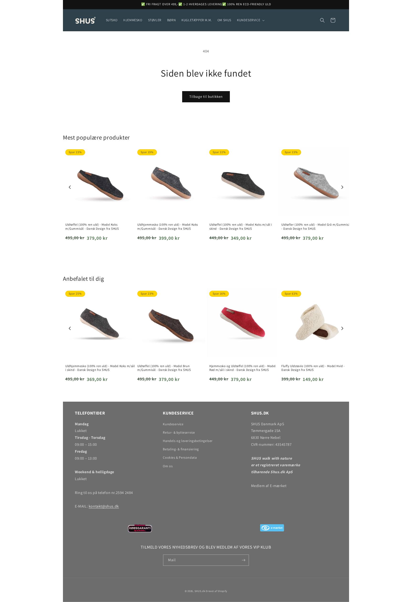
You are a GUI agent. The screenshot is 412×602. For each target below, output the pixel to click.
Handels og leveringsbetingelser (188, 441)
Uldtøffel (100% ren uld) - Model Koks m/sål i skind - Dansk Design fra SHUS (240, 227)
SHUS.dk (200, 591)
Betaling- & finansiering (181, 449)
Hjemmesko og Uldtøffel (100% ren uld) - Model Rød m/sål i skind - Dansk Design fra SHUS (242, 368)
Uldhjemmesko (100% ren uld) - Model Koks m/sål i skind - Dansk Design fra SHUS (100, 368)
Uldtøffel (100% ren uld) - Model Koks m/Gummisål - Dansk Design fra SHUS (92, 227)
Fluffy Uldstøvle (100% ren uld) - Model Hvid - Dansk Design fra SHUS (313, 368)
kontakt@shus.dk (104, 506)
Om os (168, 466)
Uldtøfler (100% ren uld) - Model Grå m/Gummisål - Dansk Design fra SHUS (316, 227)
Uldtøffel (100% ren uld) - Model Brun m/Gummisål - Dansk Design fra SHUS (164, 368)
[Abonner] (243, 560)
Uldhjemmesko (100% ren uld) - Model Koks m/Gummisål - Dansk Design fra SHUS (167, 227)
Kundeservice (173, 424)
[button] (250, 20)
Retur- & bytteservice (179, 432)
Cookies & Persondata (180, 457)
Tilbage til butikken (206, 96)
